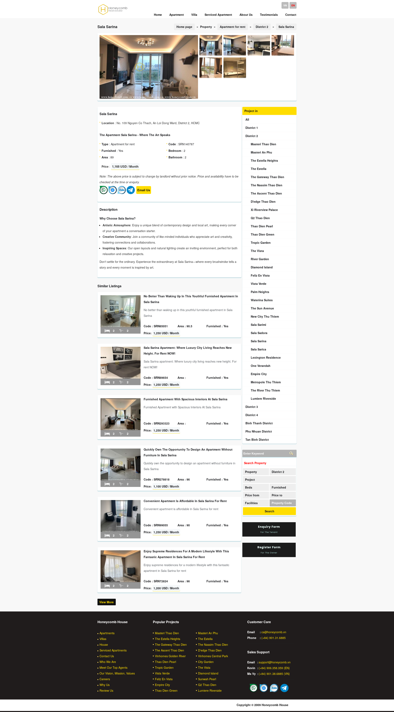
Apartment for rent (232, 27)
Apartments (107, 633)
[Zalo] (122, 193)
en (293, 5)
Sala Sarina (286, 27)
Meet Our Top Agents (113, 667)
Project (250, 479)
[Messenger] (113, 193)
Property (251, 472)
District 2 (262, 27)
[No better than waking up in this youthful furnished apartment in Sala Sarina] (121, 326)
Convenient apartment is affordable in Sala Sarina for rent (185, 501)
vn (285, 5)
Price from (252, 495)
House (104, 644)
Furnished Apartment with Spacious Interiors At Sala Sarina (185, 399)
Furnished (279, 487)
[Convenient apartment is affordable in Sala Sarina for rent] (121, 531)
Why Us (105, 685)
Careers (105, 679)
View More (106, 602)
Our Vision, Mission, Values (117, 673)
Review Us (106, 690)
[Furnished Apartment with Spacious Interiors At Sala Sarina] (121, 429)
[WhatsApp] (104, 193)
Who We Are (108, 662)
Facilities (251, 503)
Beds (248, 487)
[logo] (112, 15)
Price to (277, 495)
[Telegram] (131, 193)
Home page (184, 27)
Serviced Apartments (113, 650)
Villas (103, 639)
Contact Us (107, 656)
